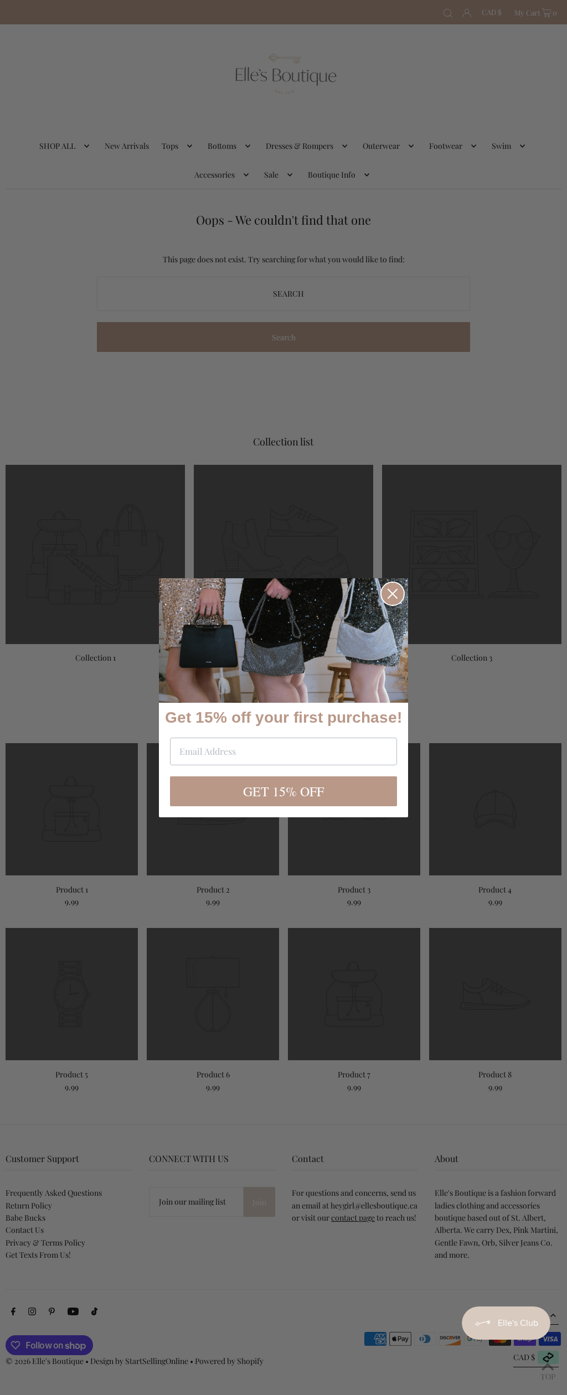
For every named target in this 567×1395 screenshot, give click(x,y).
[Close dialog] (393, 594)
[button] (283, 640)
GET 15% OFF (283, 791)
